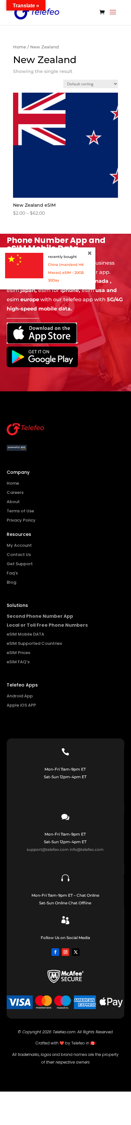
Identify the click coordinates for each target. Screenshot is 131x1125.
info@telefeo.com (87, 849)
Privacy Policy (21, 520)
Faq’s (12, 573)
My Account (19, 545)
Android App (20, 696)
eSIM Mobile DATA (25, 634)
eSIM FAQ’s (18, 662)
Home (19, 47)
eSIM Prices (18, 653)
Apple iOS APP (21, 705)
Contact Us (19, 555)
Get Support (20, 564)
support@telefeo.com (48, 849)
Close (89, 253)
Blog (11, 582)
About (13, 502)
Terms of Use (20, 511)
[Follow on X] (75, 952)
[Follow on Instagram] (65, 952)
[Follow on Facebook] (55, 952)
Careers (15, 492)
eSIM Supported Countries (34, 643)
